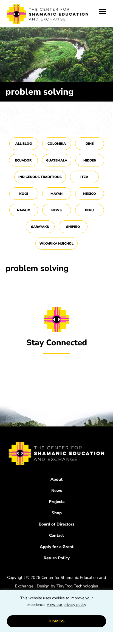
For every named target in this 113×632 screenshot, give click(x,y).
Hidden (89, 160)
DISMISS (56, 621)
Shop (57, 513)
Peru (89, 210)
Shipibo (73, 227)
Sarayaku (40, 227)
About (56, 479)
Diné (90, 143)
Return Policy (57, 558)
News (56, 210)
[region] (56, 611)
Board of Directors (56, 524)
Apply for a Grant (57, 546)
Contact (56, 535)
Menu (103, 11)
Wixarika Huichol (56, 243)
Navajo (23, 210)
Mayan (56, 193)
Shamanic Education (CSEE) (48, 15)
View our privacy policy (66, 604)
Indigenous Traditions (40, 177)
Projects (56, 501)
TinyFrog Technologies (77, 586)
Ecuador (23, 160)
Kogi (23, 193)
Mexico (89, 193)
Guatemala (56, 160)
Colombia (56, 143)
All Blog (23, 143)
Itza (84, 177)
